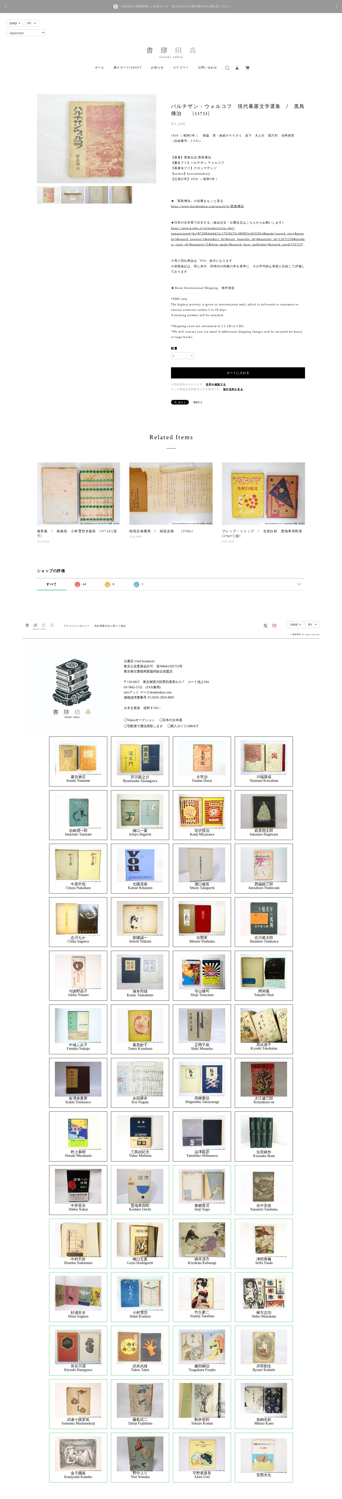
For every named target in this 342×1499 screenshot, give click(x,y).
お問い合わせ (207, 67)
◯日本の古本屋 (170, 720)
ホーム (99, 67)
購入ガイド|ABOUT (128, 67)
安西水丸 (263, 1475)
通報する (197, 402)
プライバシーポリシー (77, 626)
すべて (51, 584)
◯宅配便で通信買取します (143, 726)
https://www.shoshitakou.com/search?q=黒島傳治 (207, 206)
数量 (174, 348)
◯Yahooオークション (139, 720)
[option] (96, 138)
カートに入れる (238, 373)
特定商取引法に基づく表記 (110, 626)
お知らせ (157, 67)
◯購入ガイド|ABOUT (183, 726)
